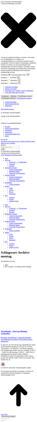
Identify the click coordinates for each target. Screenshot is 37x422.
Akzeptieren (5, 96)
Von (13, 339)
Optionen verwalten (11, 87)
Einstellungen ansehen (25, 96)
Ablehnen (13, 96)
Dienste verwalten (11, 89)
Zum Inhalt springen (7, 109)
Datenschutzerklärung (12, 104)
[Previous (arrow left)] (1, 420)
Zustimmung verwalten (8, 416)
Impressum (8, 106)
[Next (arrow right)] (4, 420)
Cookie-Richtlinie (10, 102)
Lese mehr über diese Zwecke (14, 92)
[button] (18, 31)
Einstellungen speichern (9, 98)
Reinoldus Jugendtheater (9, 337)
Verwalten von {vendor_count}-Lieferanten (19, 90)
